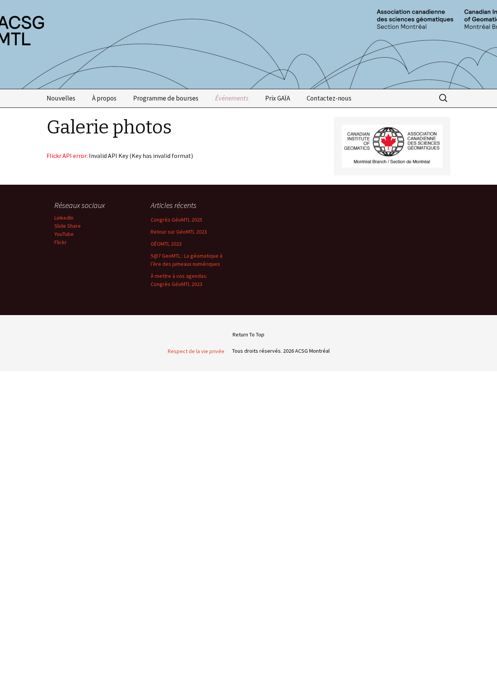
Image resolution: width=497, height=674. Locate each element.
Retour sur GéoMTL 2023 (179, 231)
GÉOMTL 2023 (166, 243)
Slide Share (67, 225)
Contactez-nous (329, 98)
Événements (231, 98)
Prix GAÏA (277, 98)
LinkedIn (63, 217)
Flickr (60, 242)
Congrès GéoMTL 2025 (176, 219)
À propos (104, 98)
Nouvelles (61, 98)
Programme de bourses (165, 98)
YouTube (64, 233)
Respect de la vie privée (196, 351)
